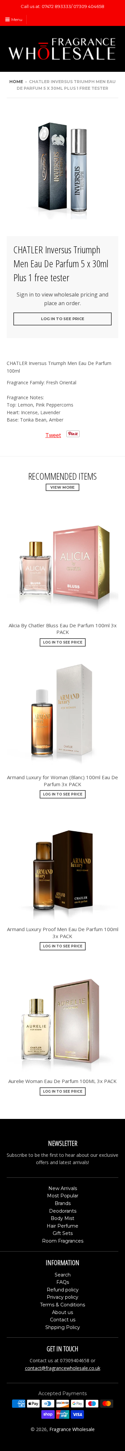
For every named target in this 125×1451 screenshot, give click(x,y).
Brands (63, 1203)
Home (16, 81)
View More (62, 487)
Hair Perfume (62, 1226)
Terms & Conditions (62, 1305)
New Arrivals (62, 1188)
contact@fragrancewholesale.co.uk (62, 1368)
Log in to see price (62, 318)
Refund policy (63, 1290)
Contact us (62, 1320)
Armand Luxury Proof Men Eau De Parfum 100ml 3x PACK (62, 932)
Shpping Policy (62, 1327)
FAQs (62, 1282)
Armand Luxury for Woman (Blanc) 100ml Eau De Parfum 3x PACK (62, 780)
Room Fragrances (62, 1241)
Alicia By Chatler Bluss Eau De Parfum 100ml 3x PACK (63, 629)
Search (63, 1275)
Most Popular (62, 1196)
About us (62, 1312)
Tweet (53, 435)
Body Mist (62, 1218)
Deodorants (62, 1211)
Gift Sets (63, 1233)
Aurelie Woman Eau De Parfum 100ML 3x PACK (62, 1081)
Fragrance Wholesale (72, 1429)
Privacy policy (62, 1297)
